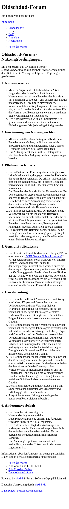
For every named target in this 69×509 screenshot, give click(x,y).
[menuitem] (11, 34)
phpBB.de (40, 484)
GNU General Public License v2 (44, 256)
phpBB (20, 478)
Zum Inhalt (7, 21)
